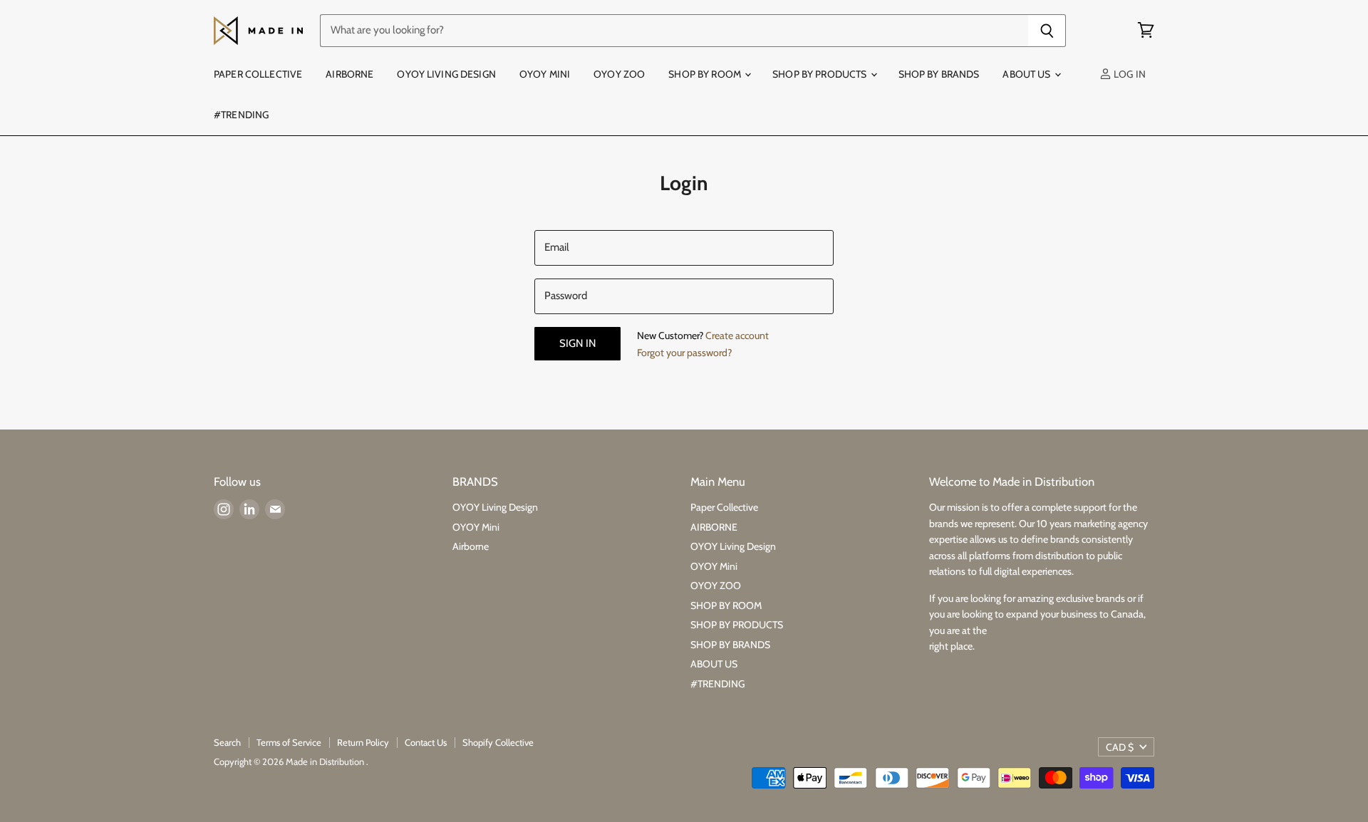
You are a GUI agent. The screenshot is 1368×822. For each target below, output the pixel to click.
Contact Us (426, 742)
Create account (737, 335)
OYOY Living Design (446, 74)
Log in (1129, 74)
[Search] (1047, 30)
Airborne (470, 546)
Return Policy (363, 742)
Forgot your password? (684, 352)
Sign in (577, 343)
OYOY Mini (544, 74)
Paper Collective (258, 74)
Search (227, 742)
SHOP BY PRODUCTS (820, 74)
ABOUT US (1027, 74)
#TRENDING (241, 114)
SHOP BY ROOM (705, 74)
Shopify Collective (498, 742)
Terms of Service (288, 742)
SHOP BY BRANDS (939, 74)
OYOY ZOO (619, 74)
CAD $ (1120, 747)
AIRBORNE (349, 74)
